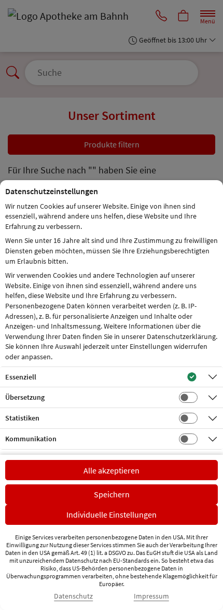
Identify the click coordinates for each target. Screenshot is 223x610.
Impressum (151, 596)
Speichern (112, 494)
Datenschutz (73, 596)
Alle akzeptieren (111, 470)
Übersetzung (25, 397)
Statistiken (22, 418)
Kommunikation (31, 438)
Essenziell (20, 377)
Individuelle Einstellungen (111, 514)
